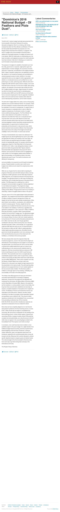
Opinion (17, 12)
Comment (6, 35)
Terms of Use (31, 506)
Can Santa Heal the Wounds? (43, 33)
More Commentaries (42, 41)
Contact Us (38, 506)
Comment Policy (23, 506)
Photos (40, 505)
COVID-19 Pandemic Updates (14, 505)
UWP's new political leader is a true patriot (47, 21)
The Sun (10, 506)
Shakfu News (55, 509)
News (23, 505)
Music (31, 505)
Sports (27, 505)
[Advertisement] (18, 426)
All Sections (46, 505)
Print (17, 35)
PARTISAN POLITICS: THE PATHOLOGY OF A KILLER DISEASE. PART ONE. (47, 25)
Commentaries (24, 12)
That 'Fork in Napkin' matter (43, 29)
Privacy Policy (16, 506)
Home (11, 12)
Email (12, 35)
